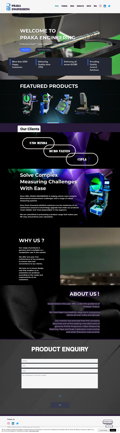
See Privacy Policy (34, 431)
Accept (113, 430)
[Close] (118, 430)
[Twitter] (109, 6)
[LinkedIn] (105, 6)
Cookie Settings (103, 430)
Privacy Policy (36, 427)
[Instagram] (100, 6)
